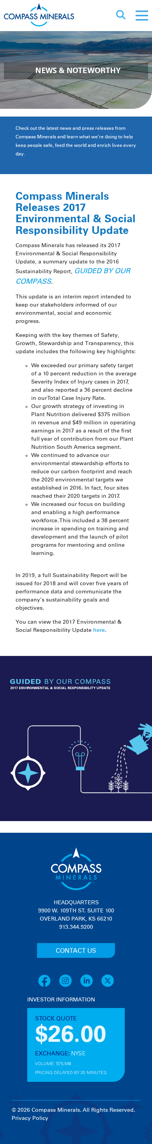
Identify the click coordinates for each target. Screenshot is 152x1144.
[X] (107, 986)
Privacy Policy (30, 1118)
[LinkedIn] (90, 986)
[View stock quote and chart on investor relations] (63, 1033)
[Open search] (120, 15)
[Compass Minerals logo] (39, 15)
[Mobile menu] (142, 15)
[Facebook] (48, 986)
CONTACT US (76, 951)
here (99, 630)
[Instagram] (69, 986)
